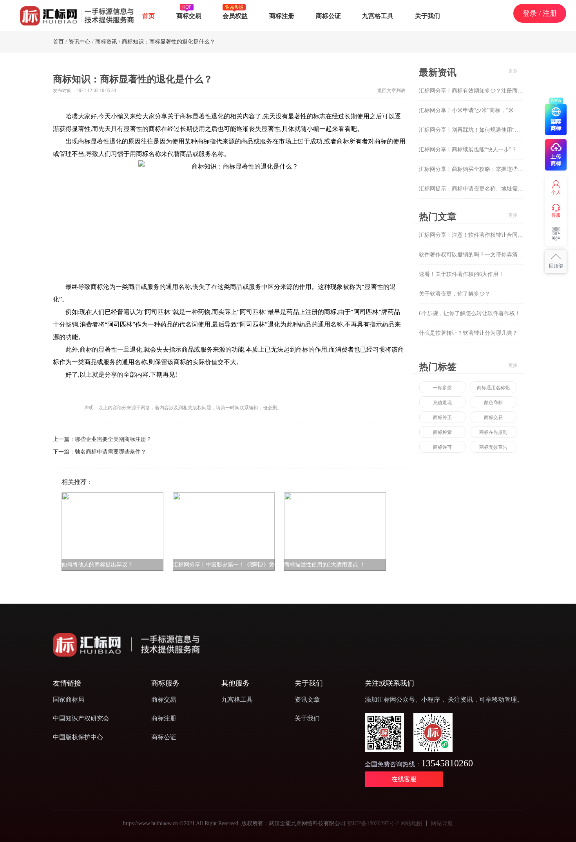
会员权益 (235, 15)
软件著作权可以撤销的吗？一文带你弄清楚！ (474, 255)
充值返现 (442, 402)
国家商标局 (68, 699)
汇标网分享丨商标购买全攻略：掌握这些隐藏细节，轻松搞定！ (495, 169)
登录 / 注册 (540, 13)
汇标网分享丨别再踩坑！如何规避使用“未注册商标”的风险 (490, 130)
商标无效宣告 (493, 447)
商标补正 (442, 417)
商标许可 (442, 447)
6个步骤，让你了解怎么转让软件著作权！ (469, 313)
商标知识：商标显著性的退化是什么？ (168, 42)
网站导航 (442, 823)
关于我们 (427, 15)
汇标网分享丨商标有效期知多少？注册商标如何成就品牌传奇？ (495, 91)
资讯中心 (80, 42)
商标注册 (281, 15)
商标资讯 (106, 42)
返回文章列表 (391, 90)
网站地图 (411, 823)
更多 (513, 71)
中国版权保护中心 (78, 737)
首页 (148, 15)
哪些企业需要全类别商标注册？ (113, 439)
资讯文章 (307, 699)
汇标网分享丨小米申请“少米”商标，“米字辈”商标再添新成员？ (495, 110)
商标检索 (442, 432)
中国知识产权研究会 (81, 718)
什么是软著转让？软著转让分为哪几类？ (468, 333)
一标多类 (442, 387)
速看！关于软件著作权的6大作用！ (461, 274)
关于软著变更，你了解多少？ (454, 294)
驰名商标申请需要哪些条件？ (110, 452)
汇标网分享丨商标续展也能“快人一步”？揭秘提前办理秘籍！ (492, 149)
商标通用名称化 (493, 387)
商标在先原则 (493, 432)
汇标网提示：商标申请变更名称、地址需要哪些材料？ (485, 189)
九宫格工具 (377, 15)
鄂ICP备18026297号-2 (373, 823)
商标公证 (328, 15)
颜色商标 (493, 402)
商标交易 (188, 15)
